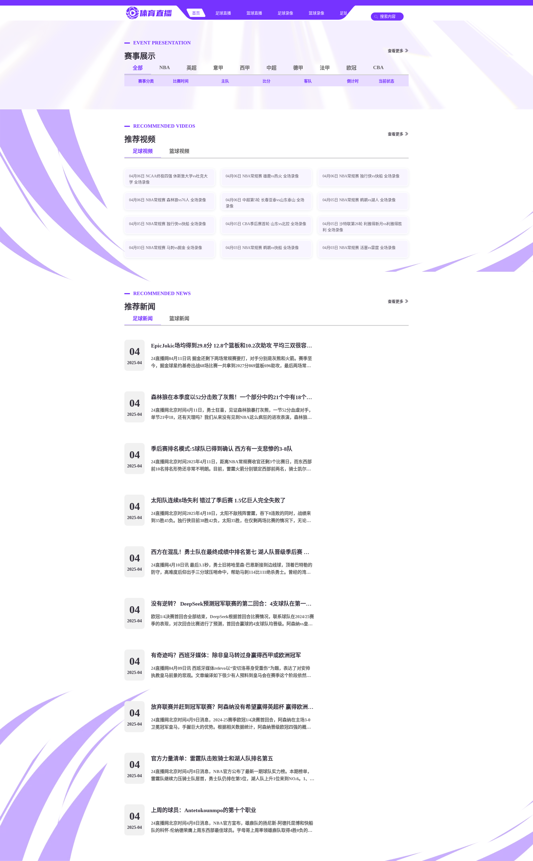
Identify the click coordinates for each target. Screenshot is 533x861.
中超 (271, 68)
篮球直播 (254, 13)
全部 (138, 68)
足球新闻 (143, 318)
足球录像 (285, 13)
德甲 (298, 68)
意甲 (218, 68)
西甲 (245, 68)
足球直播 (223, 13)
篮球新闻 (179, 318)
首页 (196, 13)
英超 (192, 68)
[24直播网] (148, 18)
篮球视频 (179, 151)
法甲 (325, 68)
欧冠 (351, 68)
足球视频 (143, 151)
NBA (164, 67)
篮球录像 (316, 13)
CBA (378, 67)
